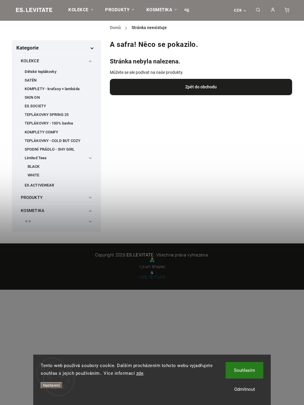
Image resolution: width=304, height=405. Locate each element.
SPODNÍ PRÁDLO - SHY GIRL (50, 149)
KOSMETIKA (32, 210)
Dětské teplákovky (40, 71)
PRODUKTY (32, 197)
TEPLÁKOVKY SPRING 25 (47, 114)
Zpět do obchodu (201, 86)
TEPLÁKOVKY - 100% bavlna (49, 123)
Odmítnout (244, 389)
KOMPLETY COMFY (41, 132)
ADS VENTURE (152, 277)
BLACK (34, 166)
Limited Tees (36, 158)
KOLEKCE (30, 60)
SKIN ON (32, 97)
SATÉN (31, 80)
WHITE (33, 175)
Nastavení (51, 385)
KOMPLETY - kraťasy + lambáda (52, 89)
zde (140, 373)
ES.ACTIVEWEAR (39, 185)
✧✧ (28, 221)
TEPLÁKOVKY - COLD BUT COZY (53, 140)
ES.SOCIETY (35, 106)
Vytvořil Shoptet (152, 266)
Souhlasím (244, 370)
